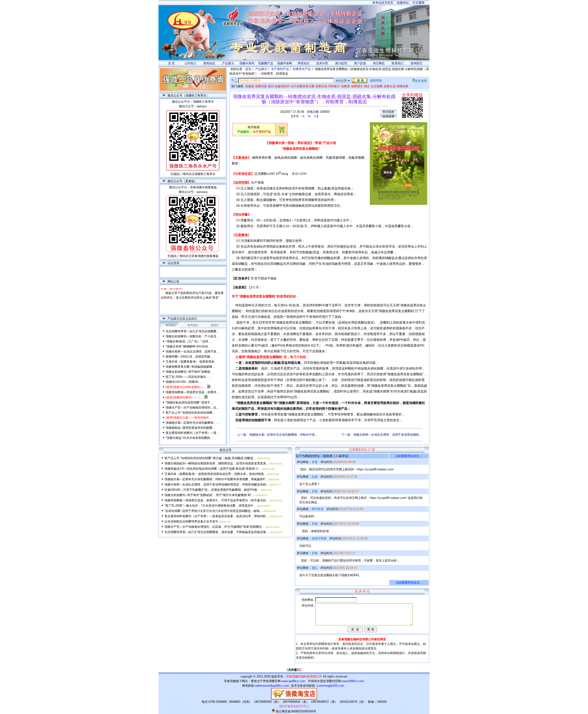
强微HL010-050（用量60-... (184, 382)
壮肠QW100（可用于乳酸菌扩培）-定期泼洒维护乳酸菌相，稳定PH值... (212, 489)
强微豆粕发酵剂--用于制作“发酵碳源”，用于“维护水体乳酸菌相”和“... (209, 495)
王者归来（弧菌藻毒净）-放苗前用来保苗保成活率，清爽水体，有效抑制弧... (215, 474)
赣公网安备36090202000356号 (295, 711)
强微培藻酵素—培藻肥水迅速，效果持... (192, 392)
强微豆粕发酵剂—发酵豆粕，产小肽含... (192, 336)
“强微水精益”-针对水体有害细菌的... (189, 438)
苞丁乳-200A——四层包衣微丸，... (189, 376)
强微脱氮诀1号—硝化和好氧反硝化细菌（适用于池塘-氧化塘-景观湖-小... (212, 468)
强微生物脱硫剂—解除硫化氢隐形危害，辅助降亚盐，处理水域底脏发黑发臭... (216, 463)
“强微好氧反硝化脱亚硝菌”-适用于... (189, 402)
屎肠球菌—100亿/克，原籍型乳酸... (189, 356)
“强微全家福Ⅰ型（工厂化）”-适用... (188, 341)
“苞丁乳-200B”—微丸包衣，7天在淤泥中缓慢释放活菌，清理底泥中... (210, 505)
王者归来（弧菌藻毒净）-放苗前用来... (191, 361)
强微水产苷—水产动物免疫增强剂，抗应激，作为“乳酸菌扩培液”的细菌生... (214, 526)
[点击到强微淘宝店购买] (281, 132)
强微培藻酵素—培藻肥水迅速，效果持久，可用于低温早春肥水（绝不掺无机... (216, 500)
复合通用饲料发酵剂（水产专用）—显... (192, 433)
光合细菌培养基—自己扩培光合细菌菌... (192, 331)
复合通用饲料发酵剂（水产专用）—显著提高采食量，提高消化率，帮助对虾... (216, 516)
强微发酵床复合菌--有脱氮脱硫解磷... (190, 366)
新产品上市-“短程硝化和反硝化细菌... (190, 412)
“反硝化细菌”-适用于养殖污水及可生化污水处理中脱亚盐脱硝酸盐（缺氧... (213, 511)
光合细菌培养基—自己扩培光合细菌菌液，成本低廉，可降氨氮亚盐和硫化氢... (216, 532)
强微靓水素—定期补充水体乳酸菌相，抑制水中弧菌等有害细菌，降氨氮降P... (215, 479)
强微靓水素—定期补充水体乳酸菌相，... (192, 422)
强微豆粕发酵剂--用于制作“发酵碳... (189, 371)
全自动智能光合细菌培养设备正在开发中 (191, 521)
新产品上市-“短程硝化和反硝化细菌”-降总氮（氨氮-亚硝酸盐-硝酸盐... (210, 458)
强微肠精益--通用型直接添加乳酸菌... (190, 427)
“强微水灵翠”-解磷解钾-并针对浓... (188, 346)
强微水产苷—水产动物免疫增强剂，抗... (192, 407)
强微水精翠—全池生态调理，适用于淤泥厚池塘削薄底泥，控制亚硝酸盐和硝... (216, 484)
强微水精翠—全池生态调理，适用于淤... (192, 351)
